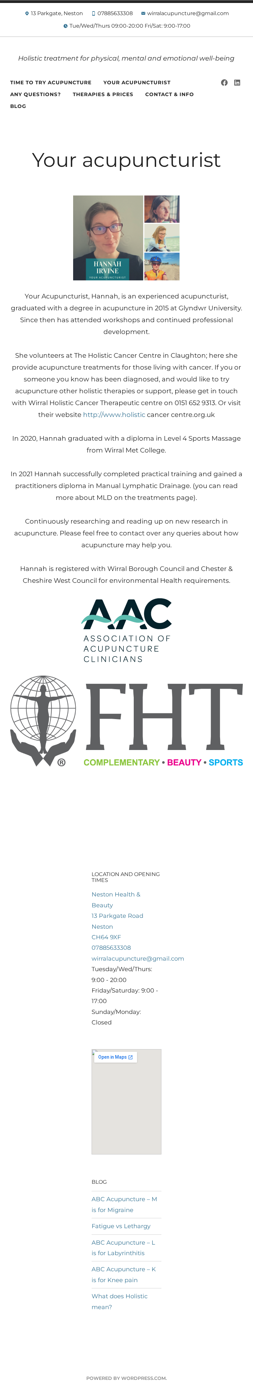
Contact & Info (169, 94)
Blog (18, 106)
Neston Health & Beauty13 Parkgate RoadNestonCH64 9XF (117, 916)
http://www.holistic (114, 415)
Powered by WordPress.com (126, 1378)
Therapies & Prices (103, 94)
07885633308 (111, 947)
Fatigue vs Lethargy (121, 1226)
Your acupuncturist (137, 82)
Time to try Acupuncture (51, 82)
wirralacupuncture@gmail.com (138, 958)
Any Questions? (35, 94)
